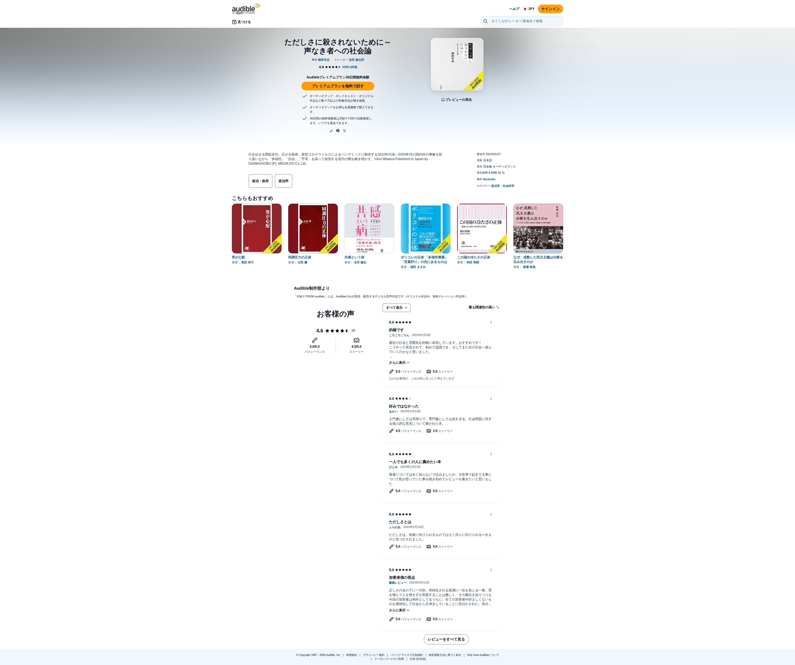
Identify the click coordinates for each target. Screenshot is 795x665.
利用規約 (352, 654)
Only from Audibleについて (483, 654)
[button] (331, 131)
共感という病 (354, 257)
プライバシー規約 (374, 654)
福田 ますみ (418, 267)
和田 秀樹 (473, 262)
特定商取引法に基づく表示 (445, 654)
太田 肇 (302, 262)
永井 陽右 (360, 262)
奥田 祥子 (247, 262)
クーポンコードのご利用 (389, 658)
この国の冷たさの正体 (473, 257)
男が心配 (238, 257)
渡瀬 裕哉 (529, 267)
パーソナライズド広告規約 (407, 654)
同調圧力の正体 (299, 257)
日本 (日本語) (418, 658)
